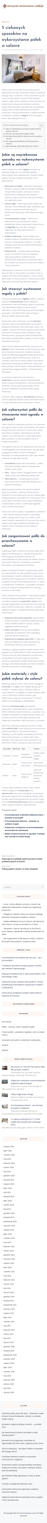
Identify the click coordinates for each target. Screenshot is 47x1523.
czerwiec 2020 (9, 1371)
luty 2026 (7, 1171)
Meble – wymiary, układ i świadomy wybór (18, 1027)
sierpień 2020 (9, 1363)
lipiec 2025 (8, 1188)
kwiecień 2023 (9, 1246)
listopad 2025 (9, 1180)
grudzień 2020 (9, 1346)
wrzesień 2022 (9, 1259)
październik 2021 (10, 1305)
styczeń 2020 (9, 1392)
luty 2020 (7, 1388)
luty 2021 (7, 1338)
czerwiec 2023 (9, 1238)
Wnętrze (5, 22)
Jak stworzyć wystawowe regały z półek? (20, 134)
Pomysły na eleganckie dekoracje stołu (17, 1484)
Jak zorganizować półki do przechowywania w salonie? (22, 142)
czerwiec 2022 (9, 1271)
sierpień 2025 (9, 1184)
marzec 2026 (9, 1167)
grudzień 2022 (9, 1255)
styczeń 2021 (9, 1342)
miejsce (26, 169)
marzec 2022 (9, 1284)
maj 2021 (7, 1326)
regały (7, 294)
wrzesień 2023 (9, 1226)
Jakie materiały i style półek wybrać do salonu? (22, 146)
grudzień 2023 (9, 1213)
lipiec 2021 (8, 1317)
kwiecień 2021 (9, 1330)
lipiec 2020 (8, 1367)
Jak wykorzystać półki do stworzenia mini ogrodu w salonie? (24, 137)
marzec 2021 (9, 1334)
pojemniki (11, 227)
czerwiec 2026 (9, 1155)
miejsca (25, 115)
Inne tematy (6, 1022)
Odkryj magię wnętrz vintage (22, 1094)
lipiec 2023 (8, 1234)
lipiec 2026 (8, 1151)
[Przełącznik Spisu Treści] (40, 125)
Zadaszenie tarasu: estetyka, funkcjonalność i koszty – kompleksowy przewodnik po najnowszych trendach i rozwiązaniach (23, 985)
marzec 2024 (9, 1205)
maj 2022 (7, 1276)
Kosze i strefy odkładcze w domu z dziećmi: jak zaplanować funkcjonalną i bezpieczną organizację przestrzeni (21, 907)
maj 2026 (7, 1159)
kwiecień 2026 (9, 1163)
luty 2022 (7, 1288)
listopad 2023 (9, 1217)
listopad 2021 (9, 1300)
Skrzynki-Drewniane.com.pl (27, 1513)
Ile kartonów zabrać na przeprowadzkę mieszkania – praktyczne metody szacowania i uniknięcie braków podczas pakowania (22, 1468)
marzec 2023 (9, 1251)
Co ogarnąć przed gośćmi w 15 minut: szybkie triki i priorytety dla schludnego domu (26, 1122)
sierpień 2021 (9, 1313)
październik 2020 (10, 1355)
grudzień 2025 (9, 1175)
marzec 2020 (9, 1384)
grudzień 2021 (9, 1296)
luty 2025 (7, 1192)
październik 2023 (10, 1221)
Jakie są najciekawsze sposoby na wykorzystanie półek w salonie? (23, 130)
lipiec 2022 (8, 1267)
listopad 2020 (9, 1351)
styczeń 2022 (9, 1292)
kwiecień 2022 (9, 1280)
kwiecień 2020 (9, 1380)
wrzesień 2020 (9, 1359)
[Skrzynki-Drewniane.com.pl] (23, 6)
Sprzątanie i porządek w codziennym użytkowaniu (21, 1040)
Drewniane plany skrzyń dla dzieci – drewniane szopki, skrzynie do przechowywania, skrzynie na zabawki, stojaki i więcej (23, 1416)
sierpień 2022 (9, 1263)
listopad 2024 (9, 1196)
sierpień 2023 (9, 1230)
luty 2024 (7, 1209)
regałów (25, 299)
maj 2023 (7, 1242)
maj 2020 (7, 1376)
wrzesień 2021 (9, 1309)
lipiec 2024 (8, 1200)
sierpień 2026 (9, 1146)
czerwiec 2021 (9, 1321)
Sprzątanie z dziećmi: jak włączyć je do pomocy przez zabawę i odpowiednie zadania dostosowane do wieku (23, 931)
